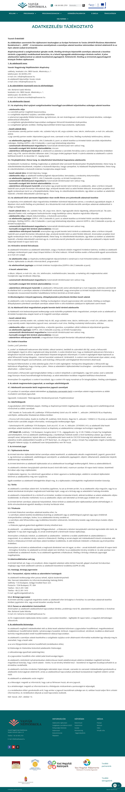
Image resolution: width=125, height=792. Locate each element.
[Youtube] (13, 747)
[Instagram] (17, 747)
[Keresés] (83, 5)
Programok (29, 13)
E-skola (94, 13)
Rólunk (12, 13)
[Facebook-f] (9, 747)
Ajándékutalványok (76, 13)
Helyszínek (61, 19)
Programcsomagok (50, 13)
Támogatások (110, 13)
